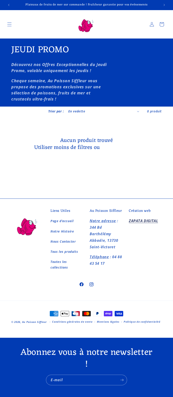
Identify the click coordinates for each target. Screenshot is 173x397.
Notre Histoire (62, 231)
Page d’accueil (61, 221)
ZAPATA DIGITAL (143, 220)
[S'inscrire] (122, 380)
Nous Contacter (63, 241)
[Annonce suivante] (164, 5)
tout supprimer (120, 147)
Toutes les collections (59, 264)
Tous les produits (64, 251)
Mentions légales (108, 321)
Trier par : (56, 111)
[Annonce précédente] (9, 5)
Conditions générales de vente (72, 321)
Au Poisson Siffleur (34, 322)
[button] (9, 24)
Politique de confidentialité (142, 321)
